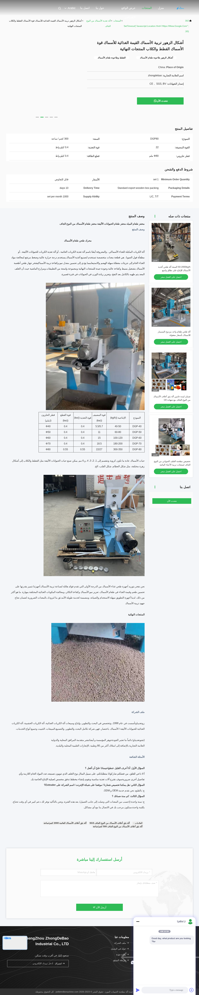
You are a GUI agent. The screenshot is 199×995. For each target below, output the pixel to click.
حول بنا (100, 8)
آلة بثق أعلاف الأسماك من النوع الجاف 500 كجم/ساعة (117, 826)
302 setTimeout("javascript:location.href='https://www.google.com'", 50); (156, 26)
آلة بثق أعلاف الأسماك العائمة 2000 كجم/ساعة (65, 823)
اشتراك (58, 963)
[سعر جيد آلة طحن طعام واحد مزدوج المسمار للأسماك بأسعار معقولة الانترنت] (171, 307)
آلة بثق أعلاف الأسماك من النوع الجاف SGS (110, 823)
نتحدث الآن (162, 101)
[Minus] (138, 921)
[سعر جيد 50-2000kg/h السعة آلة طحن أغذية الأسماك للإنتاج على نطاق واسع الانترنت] (171, 242)
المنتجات (147, 8)
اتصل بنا (85, 8)
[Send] (137, 990)
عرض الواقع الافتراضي (128, 9)
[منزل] (180, 8)
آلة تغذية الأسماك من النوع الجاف (98, 23)
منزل (161, 8)
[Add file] (191, 990)
